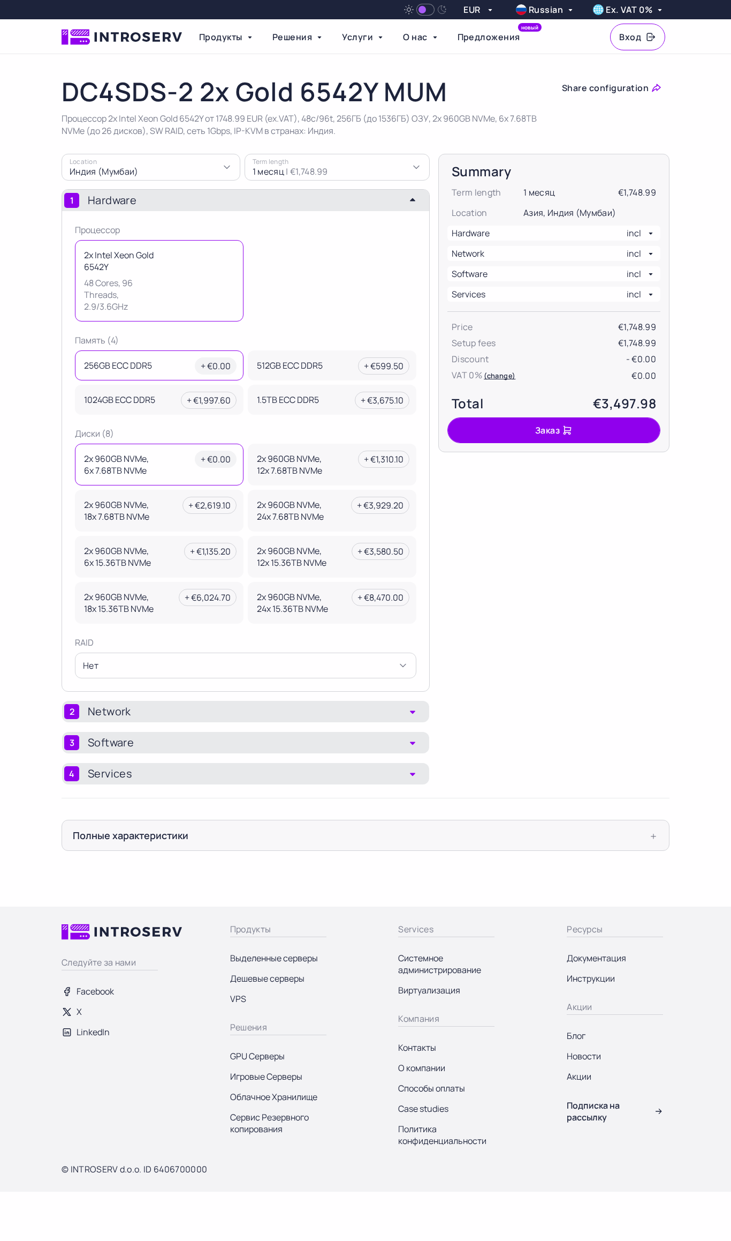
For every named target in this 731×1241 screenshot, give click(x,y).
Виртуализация (429, 990)
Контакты (417, 1047)
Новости (584, 1056)
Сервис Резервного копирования (269, 1123)
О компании (421, 1068)
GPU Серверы (257, 1056)
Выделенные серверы (274, 958)
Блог (576, 1036)
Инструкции (591, 978)
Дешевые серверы (267, 978)
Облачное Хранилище (273, 1097)
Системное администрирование (439, 964)
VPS (238, 999)
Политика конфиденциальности (442, 1135)
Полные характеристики (130, 835)
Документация (596, 958)
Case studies (423, 1109)
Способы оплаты (431, 1088)
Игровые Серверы (266, 1076)
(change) (499, 375)
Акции (579, 1076)
